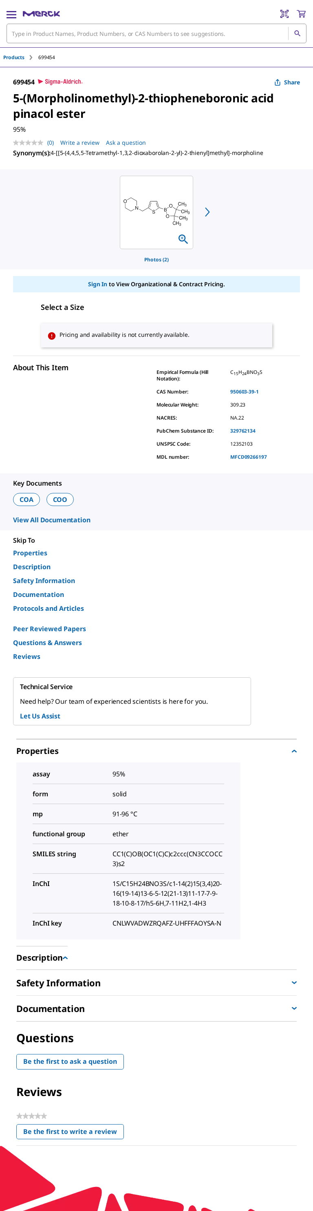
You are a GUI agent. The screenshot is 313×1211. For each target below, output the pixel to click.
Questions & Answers (47, 642)
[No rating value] (30, 143)
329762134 (243, 430)
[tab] (20, 57)
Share (292, 82)
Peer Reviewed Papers (49, 628)
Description (32, 566)
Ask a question (126, 142)
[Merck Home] (41, 14)
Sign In (97, 284)
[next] (207, 212)
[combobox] (156, 33)
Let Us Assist (40, 716)
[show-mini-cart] (301, 14)
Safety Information (44, 580)
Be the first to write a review (73, 1133)
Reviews (26, 656)
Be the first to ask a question (70, 1061)
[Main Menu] (11, 14)
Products (13, 57)
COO (60, 499)
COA (26, 499)
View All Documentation (51, 520)
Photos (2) (156, 259)
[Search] (297, 33)
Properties (30, 552)
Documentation (38, 594)
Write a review (79, 142)
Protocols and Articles (48, 608)
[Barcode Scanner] (284, 14)
